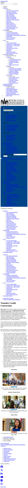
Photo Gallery (9, 22)
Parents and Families (8, 449)
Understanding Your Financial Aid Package (16, 35)
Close (5, 6)
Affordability (6, 30)
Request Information (8, 84)
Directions (8, 50)
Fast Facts (8, 21)
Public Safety (6, 457)
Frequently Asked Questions (12, 19)
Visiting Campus (7, 456)
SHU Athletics (12, 81)
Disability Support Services (9, 458)
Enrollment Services (8, 252)
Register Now (14, 386)
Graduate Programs (13, 61)
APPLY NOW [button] (6, 181)
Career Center (6, 451)
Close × (2, 2)
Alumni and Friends (13, 73)
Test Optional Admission (12, 13)
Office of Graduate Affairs (15, 70)
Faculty (11, 63)
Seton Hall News (13, 79)
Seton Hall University (8, 54)
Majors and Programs (11, 17)
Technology (6, 452)
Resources (8, 66)
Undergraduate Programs (15, 59)
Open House (9, 46)
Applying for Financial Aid (12, 33)
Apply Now (9, 95)
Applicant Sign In (10, 88)
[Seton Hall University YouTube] (2, 477)
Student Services (7, 448)
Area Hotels (9, 49)
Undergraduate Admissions (15, 68)
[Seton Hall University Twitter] (2, 470)
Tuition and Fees (10, 39)
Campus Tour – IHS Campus (13, 45)
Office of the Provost (14, 64)
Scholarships (9, 36)
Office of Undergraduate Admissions (11, 299)
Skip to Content (4, 1)
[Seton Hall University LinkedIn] (2, 474)
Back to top (3, 486)
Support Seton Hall (13, 82)
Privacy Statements (5, 443)
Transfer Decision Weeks (12, 48)
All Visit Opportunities (11, 43)
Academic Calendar (13, 71)
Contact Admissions (10, 28)
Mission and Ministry (14, 72)
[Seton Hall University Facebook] (2, 467)
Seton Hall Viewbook (11, 24)
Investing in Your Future (11, 32)
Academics (8, 57)
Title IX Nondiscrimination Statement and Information (13, 444)
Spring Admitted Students (12, 91)
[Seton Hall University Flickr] (2, 480)
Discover (5, 8)
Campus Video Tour (11, 26)
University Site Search (8, 154)
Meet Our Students (10, 15)
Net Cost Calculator (10, 37)
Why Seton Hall (10, 14)
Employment (6, 461)
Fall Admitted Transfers (11, 90)
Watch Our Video (10, 23)
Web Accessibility (7, 453)
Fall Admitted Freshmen (11, 89)
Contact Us (3, 446)
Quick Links (9, 75)
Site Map (5, 454)
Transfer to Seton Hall (11, 18)
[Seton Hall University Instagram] (2, 484)
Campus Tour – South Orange (13, 44)
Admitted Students (7, 85)
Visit (4, 40)
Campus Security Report (9, 460)
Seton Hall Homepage (14, 77)
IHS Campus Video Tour (12, 27)
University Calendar (13, 80)
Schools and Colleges (14, 62)
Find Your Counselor (11, 12)
